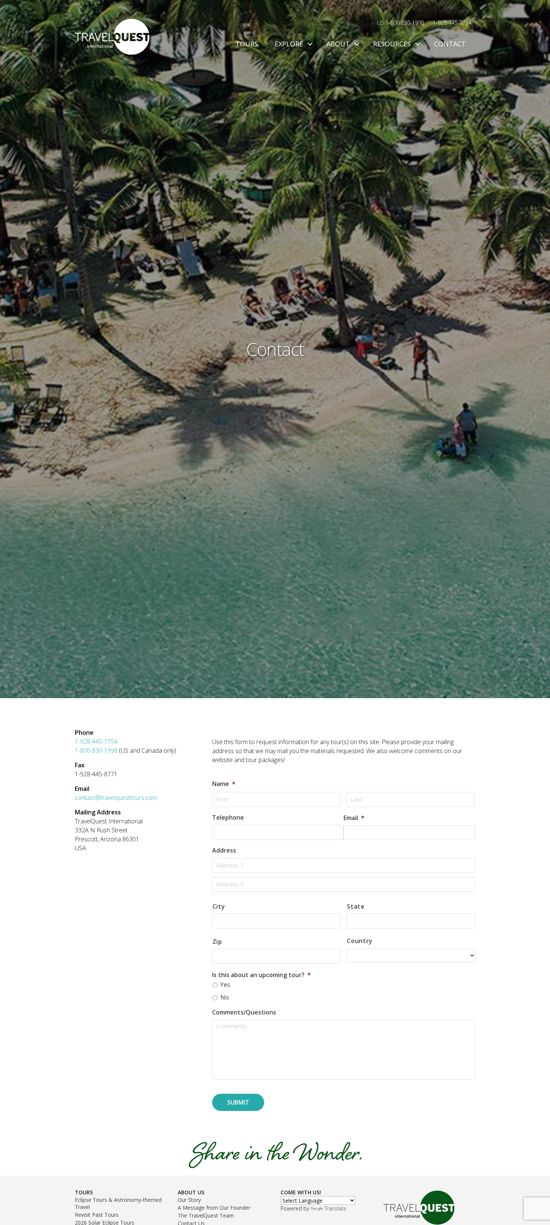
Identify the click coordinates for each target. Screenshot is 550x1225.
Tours (246, 43)
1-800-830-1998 (97, 750)
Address (224, 850)
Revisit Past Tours (97, 1214)
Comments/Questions (244, 1012)
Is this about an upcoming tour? (261, 975)
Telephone (228, 818)
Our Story (189, 1199)
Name (223, 784)
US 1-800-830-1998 (400, 22)
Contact (450, 43)
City (219, 907)
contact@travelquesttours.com (116, 797)
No (224, 997)
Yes (225, 984)
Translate (335, 1208)
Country (360, 941)
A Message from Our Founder (214, 1207)
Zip (217, 942)
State (355, 907)
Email (353, 818)
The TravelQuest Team (206, 1215)
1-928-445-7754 (452, 22)
